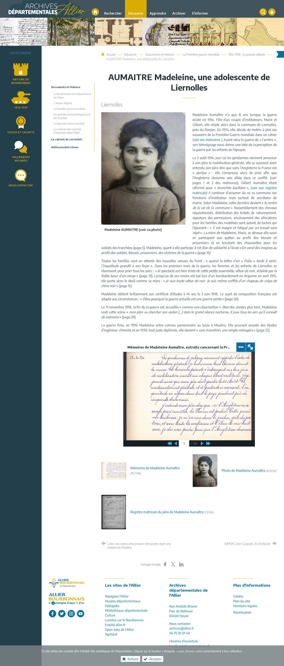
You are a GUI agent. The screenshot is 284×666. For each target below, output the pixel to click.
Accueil (111, 54)
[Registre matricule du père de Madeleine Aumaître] (113, 512)
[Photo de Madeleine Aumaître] (205, 470)
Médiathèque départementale (126, 610)
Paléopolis (112, 606)
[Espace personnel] (271, 12)
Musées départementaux (122, 601)
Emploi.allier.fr (115, 625)
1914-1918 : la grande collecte (246, 54)
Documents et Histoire (159, 54)
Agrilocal (111, 634)
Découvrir (130, 54)
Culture (110, 615)
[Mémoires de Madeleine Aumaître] (113, 470)
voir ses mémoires (207, 140)
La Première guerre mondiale (201, 54)
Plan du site (241, 601)
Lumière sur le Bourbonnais (124, 620)
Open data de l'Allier (119, 629)
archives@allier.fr (181, 628)
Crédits (238, 596)
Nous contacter (21, 185)
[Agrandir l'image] (143, 168)
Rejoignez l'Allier (116, 596)
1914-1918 (20, 107)
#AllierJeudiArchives (21, 159)
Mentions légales (245, 606)
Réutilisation (242, 612)
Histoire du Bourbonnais (20, 81)
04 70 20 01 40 (179, 633)
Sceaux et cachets (20, 132)
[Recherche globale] (263, 12)
